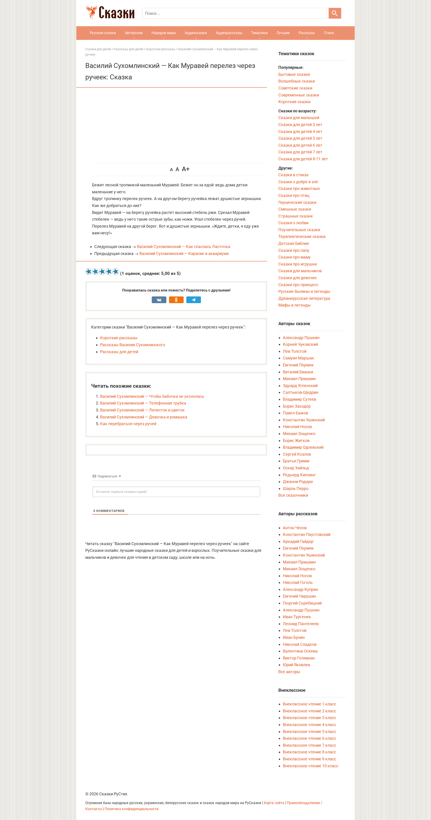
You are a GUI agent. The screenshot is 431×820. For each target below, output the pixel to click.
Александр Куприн (300, 589)
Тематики (259, 33)
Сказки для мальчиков (300, 270)
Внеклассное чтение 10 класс (310, 765)
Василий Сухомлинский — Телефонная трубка (143, 403)
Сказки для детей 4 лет (300, 131)
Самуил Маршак (298, 358)
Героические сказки (297, 202)
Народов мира (164, 33)
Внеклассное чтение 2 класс (309, 711)
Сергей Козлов (297, 454)
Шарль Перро (295, 488)
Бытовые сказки (294, 74)
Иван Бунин (294, 637)
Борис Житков (296, 440)
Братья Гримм (296, 461)
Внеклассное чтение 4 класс (309, 724)
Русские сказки (103, 33)
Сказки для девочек (297, 277)
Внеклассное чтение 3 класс (309, 717)
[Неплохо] (102, 271)
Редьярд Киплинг (299, 474)
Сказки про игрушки (297, 264)
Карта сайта (274, 803)
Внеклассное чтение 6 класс (309, 738)
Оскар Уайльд (296, 467)
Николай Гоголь (298, 582)
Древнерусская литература (304, 298)
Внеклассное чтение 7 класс (309, 745)
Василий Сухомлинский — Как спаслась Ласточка (183, 246)
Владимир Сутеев (299, 399)
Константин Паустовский (306, 534)
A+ (185, 169)
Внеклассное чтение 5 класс (309, 731)
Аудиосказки (196, 33)
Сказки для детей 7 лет (300, 152)
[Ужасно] (88, 271)
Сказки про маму (294, 257)
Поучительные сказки (299, 229)
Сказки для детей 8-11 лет (303, 159)
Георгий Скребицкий (302, 603)
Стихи (329, 33)
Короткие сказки (294, 101)
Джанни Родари (298, 481)
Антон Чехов (295, 527)
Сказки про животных (299, 188)
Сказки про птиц (294, 195)
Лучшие (283, 33)
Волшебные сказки (296, 81)
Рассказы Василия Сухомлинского (132, 344)
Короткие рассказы (118, 337)
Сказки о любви (293, 222)
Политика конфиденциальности (131, 809)
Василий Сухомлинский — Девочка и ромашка (143, 417)
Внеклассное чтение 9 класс (309, 759)
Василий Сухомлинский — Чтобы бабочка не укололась (152, 396)
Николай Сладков (300, 644)
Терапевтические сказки (301, 236)
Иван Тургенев (297, 616)
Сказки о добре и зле (298, 181)
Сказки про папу (293, 250)
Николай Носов (297, 426)
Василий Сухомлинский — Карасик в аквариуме (184, 253)
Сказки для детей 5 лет (300, 138)
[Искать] (335, 13)
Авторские (134, 33)
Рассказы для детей (119, 351)
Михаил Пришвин (299, 378)
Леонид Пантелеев (301, 623)
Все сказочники (293, 495)
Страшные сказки (295, 216)
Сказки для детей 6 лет (300, 145)
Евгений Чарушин (299, 596)
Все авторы (289, 671)
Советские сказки (295, 88)
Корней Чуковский (300, 344)
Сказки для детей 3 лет (300, 124)
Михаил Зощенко (299, 433)
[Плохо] (95, 271)
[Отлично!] (115, 271)
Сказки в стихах (293, 174)
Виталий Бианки (298, 372)
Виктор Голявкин (299, 658)
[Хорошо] (109, 271)
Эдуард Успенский (300, 385)
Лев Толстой (294, 351)
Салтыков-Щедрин (300, 392)
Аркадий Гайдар (298, 541)
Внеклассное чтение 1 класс (309, 704)
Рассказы (307, 33)
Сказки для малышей (298, 117)
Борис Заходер (297, 406)
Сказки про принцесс (298, 284)
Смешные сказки (294, 209)
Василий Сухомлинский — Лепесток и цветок (142, 410)
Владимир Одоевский (303, 447)
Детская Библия (293, 243)
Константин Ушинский (304, 420)
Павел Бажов (295, 413)
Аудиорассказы (229, 33)
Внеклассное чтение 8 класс (309, 752)
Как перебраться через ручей (128, 423)
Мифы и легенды (294, 305)
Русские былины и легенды (304, 291)
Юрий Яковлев (296, 664)
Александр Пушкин (301, 337)
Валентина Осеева (300, 651)
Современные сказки (298, 95)
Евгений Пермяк (298, 365)
